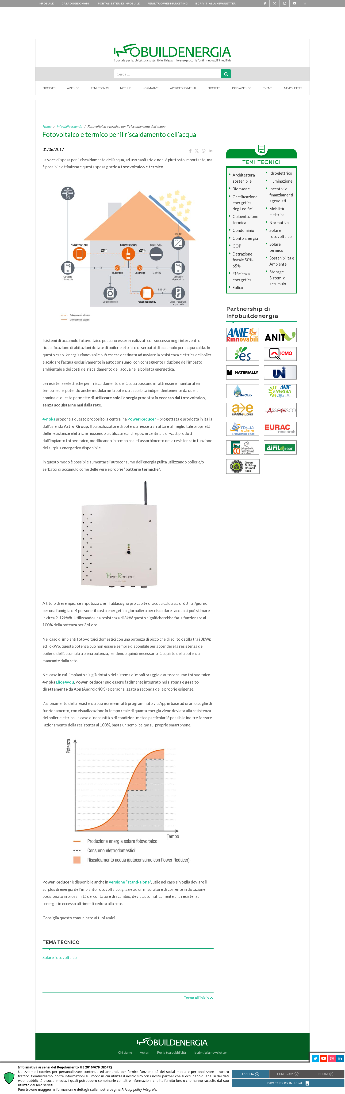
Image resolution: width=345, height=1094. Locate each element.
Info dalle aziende (69, 126)
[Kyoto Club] (242, 390)
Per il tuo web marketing (167, 3)
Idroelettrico (280, 173)
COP (237, 246)
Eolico (238, 287)
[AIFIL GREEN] (280, 446)
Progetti (214, 88)
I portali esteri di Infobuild (118, 3)
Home (46, 126)
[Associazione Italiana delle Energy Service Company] (280, 409)
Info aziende (241, 88)
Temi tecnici (100, 88)
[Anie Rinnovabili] (242, 334)
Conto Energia (245, 238)
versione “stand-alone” (130, 882)
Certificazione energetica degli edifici (245, 202)
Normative (150, 88)
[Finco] (242, 446)
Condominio (243, 230)
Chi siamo (125, 1052)
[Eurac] (280, 428)
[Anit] (280, 334)
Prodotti (49, 88)
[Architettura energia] (242, 409)
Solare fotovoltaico (59, 957)
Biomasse (241, 188)
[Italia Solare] (242, 428)
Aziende (73, 88)
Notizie (125, 88)
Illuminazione (280, 181)
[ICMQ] (280, 353)
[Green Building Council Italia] (243, 465)
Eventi (267, 88)
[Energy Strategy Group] (242, 353)
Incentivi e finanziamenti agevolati (281, 194)
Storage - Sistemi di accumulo (277, 277)
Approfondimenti (183, 88)
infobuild (46, 3)
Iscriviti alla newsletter (215, 3)
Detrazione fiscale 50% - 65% (244, 260)
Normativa (279, 222)
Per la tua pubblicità (171, 1052)
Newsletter (293, 88)
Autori (144, 1052)
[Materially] (242, 371)
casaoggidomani (75, 3)
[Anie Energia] (280, 390)
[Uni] (280, 371)
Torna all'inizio (197, 997)
